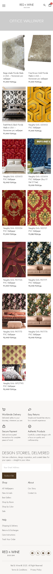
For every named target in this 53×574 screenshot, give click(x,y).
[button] (3, 5)
